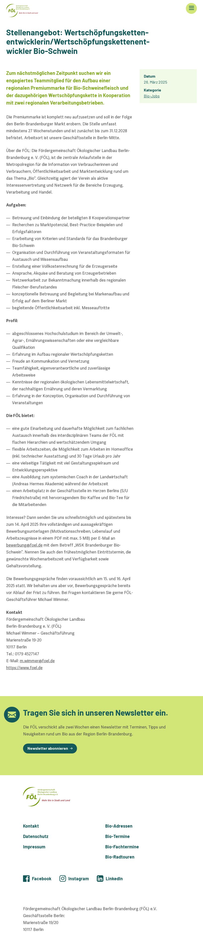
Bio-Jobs (152, 95)
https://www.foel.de (24, 667)
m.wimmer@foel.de (37, 660)
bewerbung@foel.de (24, 545)
